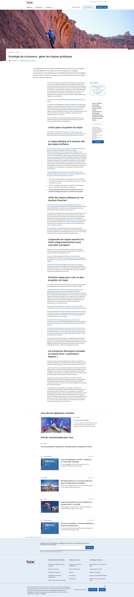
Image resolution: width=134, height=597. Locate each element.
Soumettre (98, 142)
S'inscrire (89, 547)
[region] (67, 590)
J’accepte (102, 589)
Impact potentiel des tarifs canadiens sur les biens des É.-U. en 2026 (76, 503)
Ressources (39, 7)
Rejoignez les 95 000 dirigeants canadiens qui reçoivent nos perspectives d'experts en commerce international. (64, 544)
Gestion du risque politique (81, 420)
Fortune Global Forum (69, 108)
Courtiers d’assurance (74, 569)
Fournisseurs (72, 575)
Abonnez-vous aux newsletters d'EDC (97, 579)
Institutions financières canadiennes (75, 565)
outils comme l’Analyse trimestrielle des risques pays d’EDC (70, 308)
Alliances (71, 572)
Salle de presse (94, 2)
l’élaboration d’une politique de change (74, 331)
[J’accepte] (104, 586)
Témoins (43, 593)
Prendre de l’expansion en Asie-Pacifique (56, 565)
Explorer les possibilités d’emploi (98, 575)
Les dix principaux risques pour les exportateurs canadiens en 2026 (66, 447)
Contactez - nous (102, 7)
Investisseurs (72, 578)
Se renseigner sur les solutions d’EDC (97, 565)
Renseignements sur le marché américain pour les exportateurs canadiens (76, 482)
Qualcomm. (81, 394)
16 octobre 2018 (14, 60)
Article (17, 52)
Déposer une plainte (94, 572)
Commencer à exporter (54, 572)
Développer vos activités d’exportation (54, 576)
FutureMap (55, 108)
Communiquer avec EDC (95, 569)
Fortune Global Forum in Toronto (60, 148)
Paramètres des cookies (80, 589)
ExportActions (11, 52)
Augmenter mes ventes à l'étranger (98, 87)
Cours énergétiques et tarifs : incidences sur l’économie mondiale (76, 460)
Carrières (101, 2)
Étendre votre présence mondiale (57, 580)
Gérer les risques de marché (97, 92)
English (106, 2)
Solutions (29, 7)
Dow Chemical (58, 364)
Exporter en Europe (53, 569)
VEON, (60, 158)
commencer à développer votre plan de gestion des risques (70, 313)
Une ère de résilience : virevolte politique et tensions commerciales (77, 524)
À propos (48, 7)
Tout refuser (92, 589)
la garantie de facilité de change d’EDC (65, 333)
